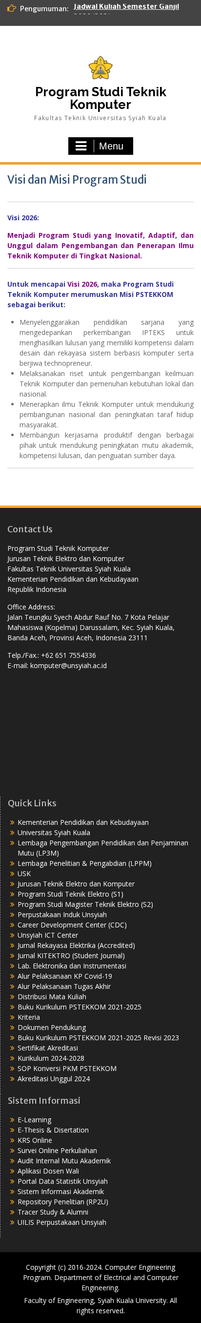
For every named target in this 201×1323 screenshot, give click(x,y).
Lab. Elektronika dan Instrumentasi (72, 965)
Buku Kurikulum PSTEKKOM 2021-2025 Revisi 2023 (98, 1037)
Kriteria (29, 1017)
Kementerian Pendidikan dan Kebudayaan (83, 822)
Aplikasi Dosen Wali (48, 1171)
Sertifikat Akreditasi (48, 1047)
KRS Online (35, 1140)
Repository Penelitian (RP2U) (63, 1201)
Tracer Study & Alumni (53, 1212)
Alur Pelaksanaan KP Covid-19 (65, 976)
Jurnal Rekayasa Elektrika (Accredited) (76, 945)
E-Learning (34, 1119)
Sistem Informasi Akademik (61, 1191)
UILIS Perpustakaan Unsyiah (62, 1222)
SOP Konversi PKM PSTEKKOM (67, 1068)
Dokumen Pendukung (52, 1027)
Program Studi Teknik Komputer (100, 98)
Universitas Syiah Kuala (54, 832)
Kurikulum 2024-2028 (51, 1058)
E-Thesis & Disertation (53, 1129)
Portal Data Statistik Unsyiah (63, 1181)
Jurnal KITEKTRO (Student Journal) (71, 955)
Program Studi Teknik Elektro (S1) (70, 894)
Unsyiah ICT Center (48, 935)
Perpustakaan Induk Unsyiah (62, 914)
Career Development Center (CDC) (72, 924)
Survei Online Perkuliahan (57, 1150)
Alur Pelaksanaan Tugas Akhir (64, 986)
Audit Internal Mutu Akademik (64, 1160)
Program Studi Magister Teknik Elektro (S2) (85, 904)
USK (24, 873)
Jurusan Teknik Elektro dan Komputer (76, 883)
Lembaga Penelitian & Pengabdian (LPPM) (85, 863)
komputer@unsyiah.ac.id (68, 665)
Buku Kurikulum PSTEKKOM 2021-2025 (79, 1006)
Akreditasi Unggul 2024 (54, 1078)
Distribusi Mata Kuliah (52, 996)
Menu (111, 146)
